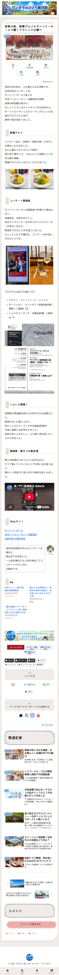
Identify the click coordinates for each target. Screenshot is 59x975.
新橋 (41, 664)
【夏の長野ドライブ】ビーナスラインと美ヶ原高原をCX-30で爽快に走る (16, 609)
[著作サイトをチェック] (21, 715)
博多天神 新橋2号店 (15, 539)
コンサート (22, 660)
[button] (38, 73)
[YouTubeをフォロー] (38, 715)
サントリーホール (14, 530)
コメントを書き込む (31, 924)
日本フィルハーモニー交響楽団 (21, 534)
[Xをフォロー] (26, 715)
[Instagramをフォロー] (32, 715)
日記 (32, 660)
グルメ (10, 660)
